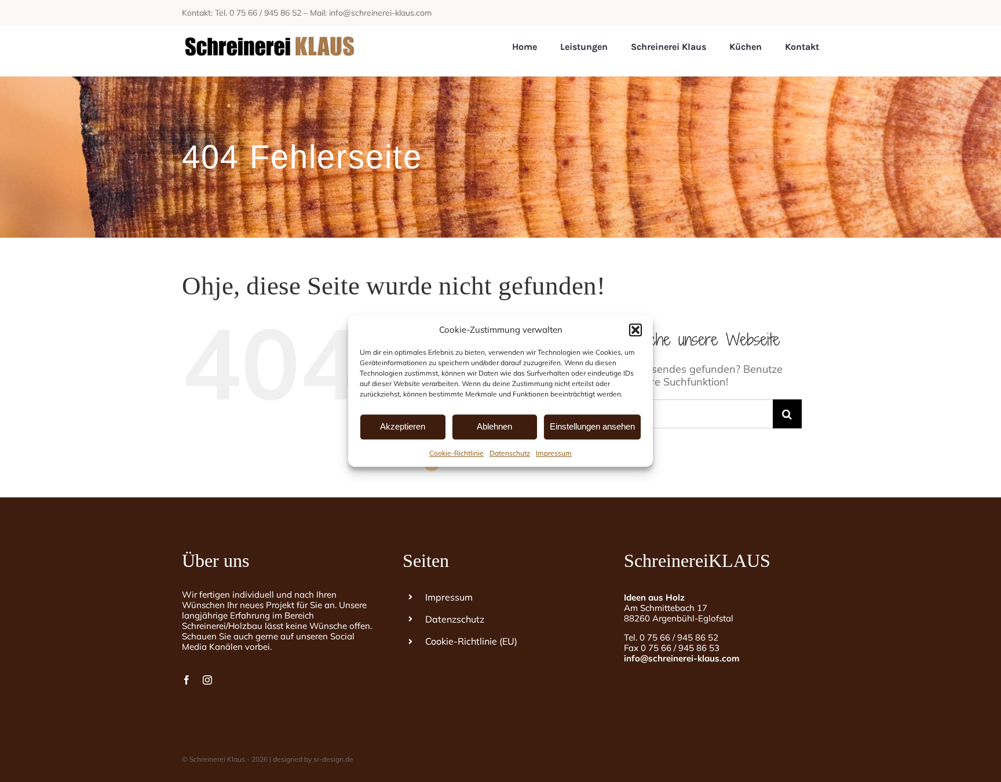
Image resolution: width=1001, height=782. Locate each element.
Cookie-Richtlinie (456, 453)
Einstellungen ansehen (592, 426)
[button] (635, 330)
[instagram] (207, 680)
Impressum (554, 453)
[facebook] (186, 680)
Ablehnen (494, 426)
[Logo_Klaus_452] (269, 31)
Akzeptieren (402, 426)
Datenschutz (509, 453)
